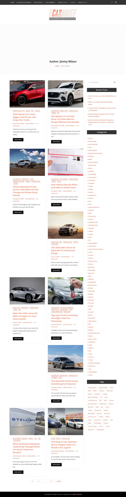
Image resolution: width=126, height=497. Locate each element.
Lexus (15, 309)
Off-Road (91, 291)
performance (92, 416)
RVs (89, 324)
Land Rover (92, 246)
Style (72, 2)
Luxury (90, 258)
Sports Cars (66, 438)
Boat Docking (93, 162)
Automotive (55, 110)
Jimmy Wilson (30, 123)
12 (51, 481)
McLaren (91, 267)
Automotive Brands (24, 2)
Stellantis (16, 440)
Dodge (31, 438)
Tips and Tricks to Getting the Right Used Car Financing (64, 318)
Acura (53, 438)
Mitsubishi (92, 282)
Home (12, 2)
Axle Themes (77, 494)
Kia (24, 110)
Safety (54, 181)
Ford (31, 179)
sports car (97, 420)
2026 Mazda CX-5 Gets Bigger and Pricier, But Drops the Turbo (24, 117)
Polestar (91, 300)
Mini (89, 276)
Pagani (90, 294)
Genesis (91, 210)
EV (101, 397)
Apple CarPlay (103, 387)
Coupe (90, 186)
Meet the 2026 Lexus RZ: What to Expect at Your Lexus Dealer (25, 316)
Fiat (35, 438)
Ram (89, 309)
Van (89, 369)
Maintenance (73, 179)
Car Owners (50, 2)
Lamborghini (92, 243)
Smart (90, 336)
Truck (101, 426)
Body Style (62, 2)
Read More (18, 139)
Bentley (91, 156)
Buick (90, 168)
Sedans (90, 330)
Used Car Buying (57, 312)
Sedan (107, 416)
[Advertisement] (63, 46)
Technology (97, 423)
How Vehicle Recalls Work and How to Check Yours (64, 186)
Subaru (90, 348)
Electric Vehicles (93, 397)
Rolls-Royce (92, 321)
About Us (82, 2)
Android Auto (92, 387)
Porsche (91, 303)
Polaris (90, 297)
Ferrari (90, 198)
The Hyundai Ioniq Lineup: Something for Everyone (64, 382)
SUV (32, 110)
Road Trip (91, 318)
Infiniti (90, 231)
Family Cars (64, 110)
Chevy (90, 394)
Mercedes (91, 270)
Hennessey (92, 216)
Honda (28, 181)
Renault (91, 312)
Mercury (91, 273)
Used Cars (55, 244)
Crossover (97, 394)
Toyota (37, 110)
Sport (90, 420)
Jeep (39, 438)
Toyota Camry (92, 426)
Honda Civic (103, 404)
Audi (89, 147)
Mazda (28, 110)
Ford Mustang (92, 400)
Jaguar (90, 234)
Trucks (15, 183)
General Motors (18, 181)
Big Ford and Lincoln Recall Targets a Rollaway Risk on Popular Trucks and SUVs (101, 122)
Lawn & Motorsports (95, 249)
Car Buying (38, 2)
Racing (90, 306)
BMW (90, 159)
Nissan (90, 288)
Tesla (90, 354)
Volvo (90, 375)
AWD (89, 391)
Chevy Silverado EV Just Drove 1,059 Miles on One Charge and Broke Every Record (26, 191)
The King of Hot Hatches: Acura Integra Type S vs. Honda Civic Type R (64, 444)
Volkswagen (92, 372)
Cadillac (91, 171)
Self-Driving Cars (94, 333)
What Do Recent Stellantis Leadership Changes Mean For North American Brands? (26, 448)
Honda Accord (92, 404)
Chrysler (24, 438)
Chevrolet (25, 179)
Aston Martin (93, 144)
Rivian (90, 315)
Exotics (90, 192)
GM (100, 400)
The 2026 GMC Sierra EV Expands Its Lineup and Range (63, 250)
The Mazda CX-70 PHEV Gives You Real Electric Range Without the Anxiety (65, 119)
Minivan (91, 279)
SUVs (89, 423)
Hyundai (54, 377)
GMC (60, 242)
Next (59, 481)
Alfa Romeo (17, 438)
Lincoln (90, 255)
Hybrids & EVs (17, 110)
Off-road (106, 413)
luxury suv (98, 410)
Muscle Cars (92, 285)
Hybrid (111, 404)
